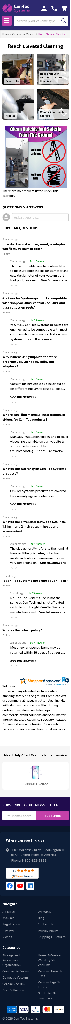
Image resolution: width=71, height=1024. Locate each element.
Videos (7, 937)
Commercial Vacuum (16, 971)
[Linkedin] (30, 886)
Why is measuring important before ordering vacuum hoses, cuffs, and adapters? (29, 361)
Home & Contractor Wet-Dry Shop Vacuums (52, 960)
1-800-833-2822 (34, 860)
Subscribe (52, 815)
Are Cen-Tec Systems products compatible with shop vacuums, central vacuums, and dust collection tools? (34, 302)
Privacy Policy (48, 930)
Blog (41, 918)
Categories (11, 947)
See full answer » (54, 280)
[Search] (63, 21)
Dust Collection (13, 990)
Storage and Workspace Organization (11, 960)
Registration (11, 924)
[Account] (44, 8)
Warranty (44, 911)
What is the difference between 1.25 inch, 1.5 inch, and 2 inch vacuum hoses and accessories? (34, 526)
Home (5, 34)
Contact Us (45, 924)
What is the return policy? (22, 630)
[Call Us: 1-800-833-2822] (54, 8)
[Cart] (64, 8)
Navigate (10, 904)
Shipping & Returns (52, 937)
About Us (8, 911)
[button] (11, 285)
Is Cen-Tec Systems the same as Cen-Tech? (35, 580)
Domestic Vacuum (15, 977)
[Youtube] (20, 886)
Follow (6, 253)
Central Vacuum (13, 984)
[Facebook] (10, 886)
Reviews (8, 930)
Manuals (8, 918)
